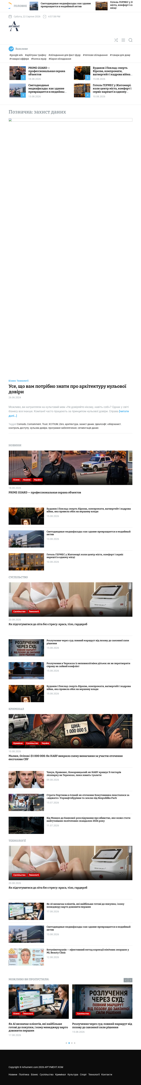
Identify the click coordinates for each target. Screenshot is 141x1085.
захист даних (86, 424)
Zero (61, 424)
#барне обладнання (60, 58)
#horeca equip (39, 58)
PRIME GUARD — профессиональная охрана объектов (46, 71)
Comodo (21, 424)
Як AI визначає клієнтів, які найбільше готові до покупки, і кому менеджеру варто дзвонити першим (85, 905)
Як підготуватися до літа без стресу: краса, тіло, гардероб (48, 624)
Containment (34, 424)
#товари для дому (120, 55)
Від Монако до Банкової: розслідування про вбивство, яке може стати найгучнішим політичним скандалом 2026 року (88, 819)
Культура (73, 1074)
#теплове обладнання (95, 55)
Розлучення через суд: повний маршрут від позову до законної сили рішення (88, 642)
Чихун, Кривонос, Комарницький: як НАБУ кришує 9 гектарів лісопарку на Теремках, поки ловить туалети (84, 774)
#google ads (16, 55)
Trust (45, 424)
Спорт (83, 1074)
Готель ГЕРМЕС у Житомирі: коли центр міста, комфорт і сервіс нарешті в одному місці (92, 5)
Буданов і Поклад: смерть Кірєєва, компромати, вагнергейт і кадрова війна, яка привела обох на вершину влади (112, 74)
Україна (37, 480)
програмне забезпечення (62, 428)
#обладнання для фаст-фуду (64, 55)
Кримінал (18, 743)
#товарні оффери (19, 58)
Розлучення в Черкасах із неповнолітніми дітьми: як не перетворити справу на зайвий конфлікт (88, 665)
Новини (26, 480)
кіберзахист (114, 424)
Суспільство (19, 611)
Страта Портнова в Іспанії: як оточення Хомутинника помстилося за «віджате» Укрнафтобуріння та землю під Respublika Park (88, 797)
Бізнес (12, 381)
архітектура (71, 424)
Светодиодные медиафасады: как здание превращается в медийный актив (47, 90)
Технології (23, 381)
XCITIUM (53, 424)
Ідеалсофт (100, 424)
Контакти (106, 1074)
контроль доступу (19, 428)
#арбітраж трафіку (36, 55)
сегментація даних (88, 428)
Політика (92, 1013)
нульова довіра (38, 428)
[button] (126, 980)
